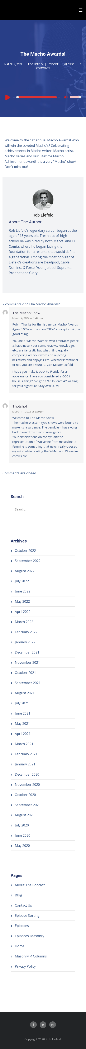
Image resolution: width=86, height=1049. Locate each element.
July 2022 (22, 581)
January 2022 (25, 642)
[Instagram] (52, 1024)
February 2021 (26, 754)
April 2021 (22, 733)
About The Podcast (30, 885)
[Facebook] (33, 1024)
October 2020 (25, 794)
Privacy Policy (25, 966)
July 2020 (22, 825)
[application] (43, 97)
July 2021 (22, 703)
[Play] (8, 97)
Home (19, 946)
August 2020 (24, 815)
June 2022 (22, 591)
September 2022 (27, 560)
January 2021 (25, 764)
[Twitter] (43, 1024)
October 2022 (25, 550)
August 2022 (24, 571)
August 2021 (24, 693)
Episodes (22, 925)
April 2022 (22, 611)
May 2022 (22, 601)
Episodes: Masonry (29, 936)
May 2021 (22, 723)
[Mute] (66, 97)
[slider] (75, 100)
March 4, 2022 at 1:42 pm (27, 318)
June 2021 (22, 713)
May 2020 (22, 845)
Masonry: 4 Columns (31, 956)
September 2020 (27, 805)
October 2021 (25, 672)
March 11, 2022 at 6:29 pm (28, 411)
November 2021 (27, 662)
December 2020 (27, 774)
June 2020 (22, 835)
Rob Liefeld (35, 64)
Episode (53, 64)
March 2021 (24, 744)
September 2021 (27, 683)
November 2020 (27, 784)
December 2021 (27, 652)
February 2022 (26, 632)
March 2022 (24, 621)
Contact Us (23, 905)
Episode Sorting (27, 915)
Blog (18, 895)
